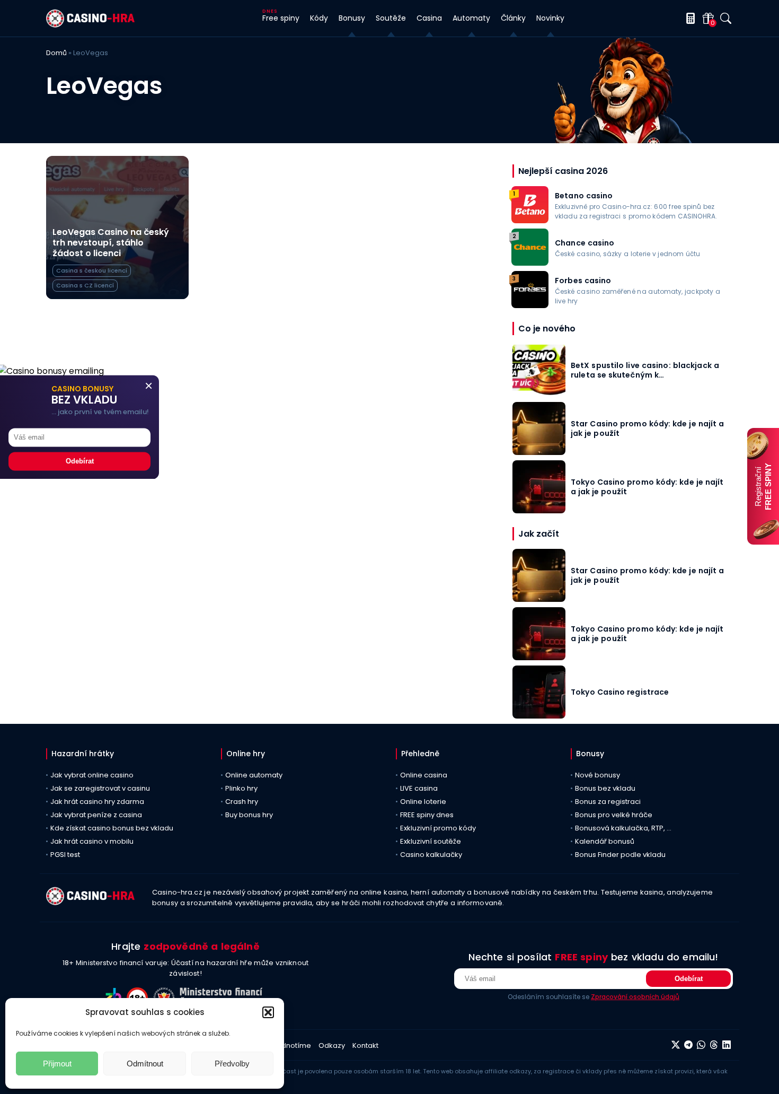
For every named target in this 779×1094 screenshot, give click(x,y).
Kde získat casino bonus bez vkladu (111, 828)
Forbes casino (583, 280)
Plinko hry (241, 788)
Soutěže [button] (391, 18)
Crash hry (241, 802)
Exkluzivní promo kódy (438, 828)
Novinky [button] (550, 18)
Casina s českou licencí (91, 270)
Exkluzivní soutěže (430, 841)
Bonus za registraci (608, 802)
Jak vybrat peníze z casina (96, 815)
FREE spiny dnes (427, 815)
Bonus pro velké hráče (613, 815)
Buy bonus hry (249, 815)
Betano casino (584, 195)
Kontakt (365, 1045)
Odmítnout (145, 1063)
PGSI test (65, 855)
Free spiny (280, 18)
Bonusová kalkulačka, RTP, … (623, 828)
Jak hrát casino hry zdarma (97, 802)
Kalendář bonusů (604, 841)
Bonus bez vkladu (605, 788)
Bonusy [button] (352, 18)
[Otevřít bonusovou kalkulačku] (688, 18)
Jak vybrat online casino (92, 775)
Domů (56, 53)
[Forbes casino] (529, 305)
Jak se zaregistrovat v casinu (100, 788)
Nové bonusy (597, 775)
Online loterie (423, 802)
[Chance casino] (529, 263)
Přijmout (57, 1063)
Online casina (423, 775)
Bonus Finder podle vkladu (620, 855)
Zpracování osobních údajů (635, 996)
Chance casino (585, 243)
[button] (268, 1012)
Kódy (319, 18)
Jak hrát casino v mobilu (92, 841)
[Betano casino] (529, 220)
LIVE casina (419, 788)
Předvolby (232, 1063)
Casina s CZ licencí (85, 285)
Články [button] (513, 18)
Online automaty (253, 775)
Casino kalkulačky (431, 855)
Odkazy (331, 1045)
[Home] (90, 25)
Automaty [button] (471, 18)
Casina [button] (429, 18)
